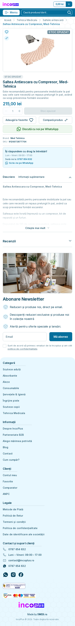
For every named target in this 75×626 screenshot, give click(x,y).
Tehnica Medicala (27, 20)
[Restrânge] (70, 176)
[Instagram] (13, 574)
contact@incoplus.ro (21, 560)
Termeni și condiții (14, 521)
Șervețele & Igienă (14, 394)
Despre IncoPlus (13, 428)
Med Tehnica (17, 138)
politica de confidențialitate (22, 348)
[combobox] (43, 12)
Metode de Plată (13, 509)
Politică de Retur (13, 515)
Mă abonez (61, 336)
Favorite (8, 481)
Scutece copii (11, 406)
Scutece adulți (12, 369)
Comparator (10, 487)
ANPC (6, 493)
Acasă (7, 20)
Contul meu (10, 475)
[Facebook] (21, 574)
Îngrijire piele (11, 400)
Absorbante (10, 375)
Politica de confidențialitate (20, 528)
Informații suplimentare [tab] (31, 176)
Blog (5, 447)
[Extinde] (70, 241)
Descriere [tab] (9, 176)
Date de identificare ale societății (23, 534)
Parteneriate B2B (13, 434)
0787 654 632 (24, 159)
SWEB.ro (42, 614)
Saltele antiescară (53, 20)
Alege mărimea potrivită (17, 441)
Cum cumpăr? (11, 459)
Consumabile (11, 388)
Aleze (6, 381)
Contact (8, 453)
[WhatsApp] (5, 574)
